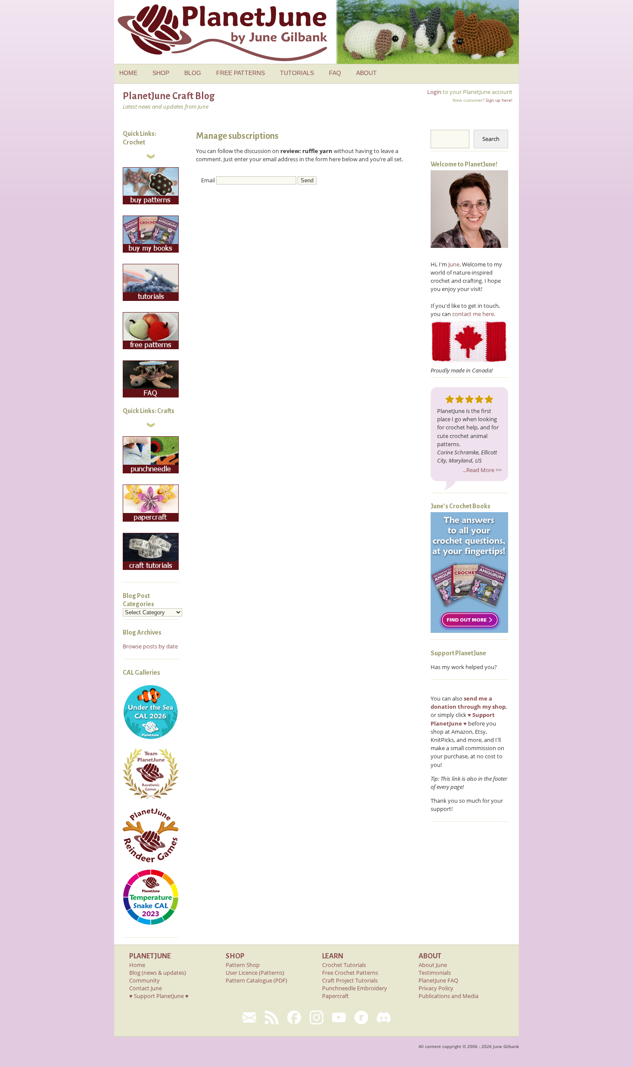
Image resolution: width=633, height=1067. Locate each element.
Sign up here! (499, 100)
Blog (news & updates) (157, 972)
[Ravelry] (361, 1017)
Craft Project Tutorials (350, 980)
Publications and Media (448, 996)
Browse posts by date (150, 646)
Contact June (145, 988)
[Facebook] (294, 1017)
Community (144, 980)
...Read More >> (482, 470)
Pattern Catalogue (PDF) (256, 980)
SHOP (160, 72)
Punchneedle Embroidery (354, 988)
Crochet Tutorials (344, 965)
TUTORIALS (297, 72)
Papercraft (335, 996)
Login (434, 92)
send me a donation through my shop (468, 702)
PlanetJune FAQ (438, 980)
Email (208, 180)
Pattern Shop (243, 965)
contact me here (473, 314)
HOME (128, 72)
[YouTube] (339, 1017)
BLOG (192, 72)
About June (433, 965)
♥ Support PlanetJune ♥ (159, 996)
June (453, 264)
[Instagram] (316, 1017)
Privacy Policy (436, 988)
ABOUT (366, 72)
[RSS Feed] (272, 1017)
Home (137, 965)
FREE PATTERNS (240, 72)
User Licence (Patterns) (255, 972)
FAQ (335, 72)
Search (491, 139)
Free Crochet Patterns (350, 972)
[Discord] (384, 1017)
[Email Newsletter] (249, 1017)
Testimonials (435, 972)
